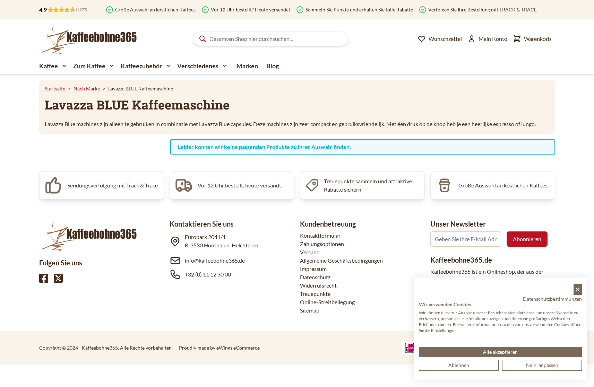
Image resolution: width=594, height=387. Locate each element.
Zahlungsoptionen (322, 243)
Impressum (313, 268)
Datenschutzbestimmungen (552, 299)
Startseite (55, 88)
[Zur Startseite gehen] (88, 38)
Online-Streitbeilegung (327, 302)
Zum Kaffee (89, 66)
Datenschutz (315, 277)
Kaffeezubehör (141, 66)
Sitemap (309, 310)
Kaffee (48, 66)
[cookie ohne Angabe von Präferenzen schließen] (578, 289)
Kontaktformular (320, 235)
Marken (247, 66)
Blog (272, 66)
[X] (58, 278)
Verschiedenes (197, 66)
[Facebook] (43, 278)
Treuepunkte (315, 293)
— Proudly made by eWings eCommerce (217, 348)
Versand (310, 252)
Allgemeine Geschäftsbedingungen (341, 260)
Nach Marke (87, 88)
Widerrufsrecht (318, 285)
